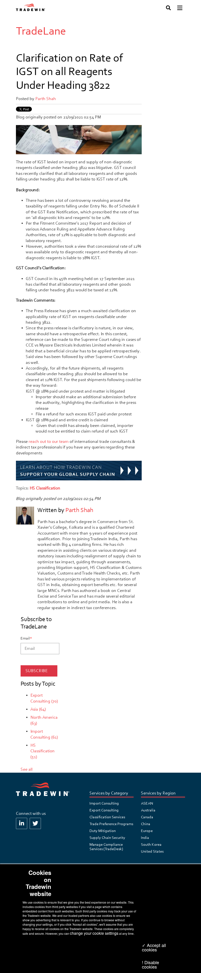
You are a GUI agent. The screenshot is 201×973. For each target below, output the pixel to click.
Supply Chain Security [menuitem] (107, 837)
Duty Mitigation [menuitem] (102, 831)
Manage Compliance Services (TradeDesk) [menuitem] (106, 846)
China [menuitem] (145, 824)
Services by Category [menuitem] (108, 793)
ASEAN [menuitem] (147, 803)
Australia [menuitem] (148, 810)
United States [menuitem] (152, 851)
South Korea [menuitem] (151, 844)
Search (168, 8)
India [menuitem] (145, 837)
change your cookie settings (94, 933)
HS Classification (45, 488)
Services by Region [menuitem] (158, 793)
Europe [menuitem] (147, 831)
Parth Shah (45, 98)
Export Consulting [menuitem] (104, 810)
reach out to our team (49, 441)
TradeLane (41, 31)
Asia (38, 709)
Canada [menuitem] (147, 817)
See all (27, 769)
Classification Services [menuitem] (107, 817)
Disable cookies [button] (150, 964)
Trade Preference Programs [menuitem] (111, 824)
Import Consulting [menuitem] (104, 803)
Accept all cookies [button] (154, 947)
